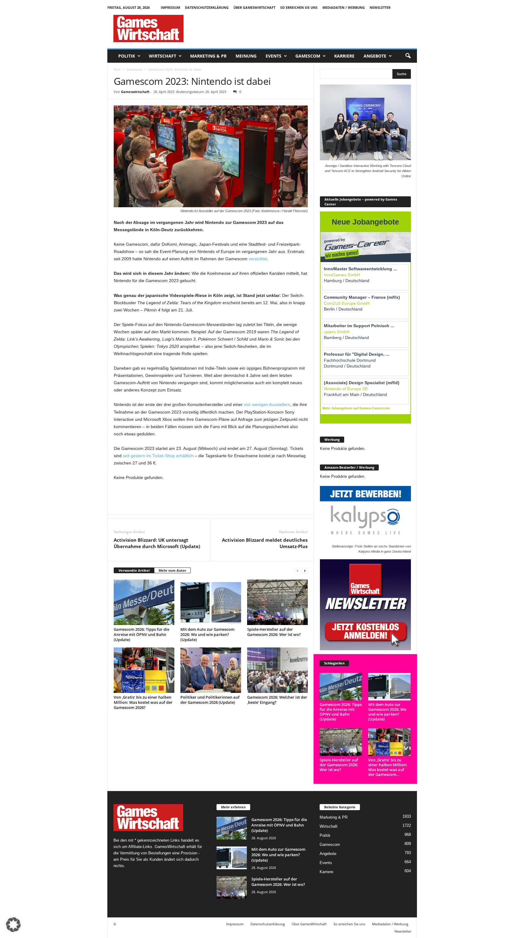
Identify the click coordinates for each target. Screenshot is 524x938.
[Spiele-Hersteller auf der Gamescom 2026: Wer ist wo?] (277, 602)
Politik (126, 56)
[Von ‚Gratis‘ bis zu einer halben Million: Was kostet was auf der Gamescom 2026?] (144, 670)
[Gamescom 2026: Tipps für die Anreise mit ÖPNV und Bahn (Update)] (144, 602)
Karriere (344, 56)
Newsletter (380, 7)
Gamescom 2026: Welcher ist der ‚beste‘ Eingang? (277, 699)
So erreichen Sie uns (298, 7)
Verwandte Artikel (134, 570)
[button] (408, 56)
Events (273, 56)
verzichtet (258, 258)
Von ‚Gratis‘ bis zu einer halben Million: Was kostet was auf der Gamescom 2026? (143, 702)
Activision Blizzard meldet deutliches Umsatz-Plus (264, 543)
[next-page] (305, 570)
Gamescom (307, 56)
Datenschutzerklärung (207, 7)
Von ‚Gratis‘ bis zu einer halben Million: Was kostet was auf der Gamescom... (387, 767)
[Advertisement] (306, 28)
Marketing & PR (208, 56)
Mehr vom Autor (172, 570)
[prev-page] (297, 570)
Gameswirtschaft (135, 91)
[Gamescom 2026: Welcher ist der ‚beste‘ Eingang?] (277, 670)
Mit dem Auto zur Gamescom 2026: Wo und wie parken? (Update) (207, 634)
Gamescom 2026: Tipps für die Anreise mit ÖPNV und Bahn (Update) (141, 634)
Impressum (170, 7)
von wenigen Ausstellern (267, 404)
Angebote (375, 56)
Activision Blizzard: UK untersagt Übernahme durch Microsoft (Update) (157, 543)
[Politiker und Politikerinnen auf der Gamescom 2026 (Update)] (210, 670)
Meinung (246, 56)
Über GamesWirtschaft (254, 7)
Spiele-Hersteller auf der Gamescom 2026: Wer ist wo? (274, 632)
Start (117, 69)
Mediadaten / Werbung (343, 7)
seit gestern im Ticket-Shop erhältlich (158, 455)
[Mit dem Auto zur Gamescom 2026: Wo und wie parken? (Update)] (210, 602)
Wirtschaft (162, 56)
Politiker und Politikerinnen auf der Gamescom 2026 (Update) (210, 699)
